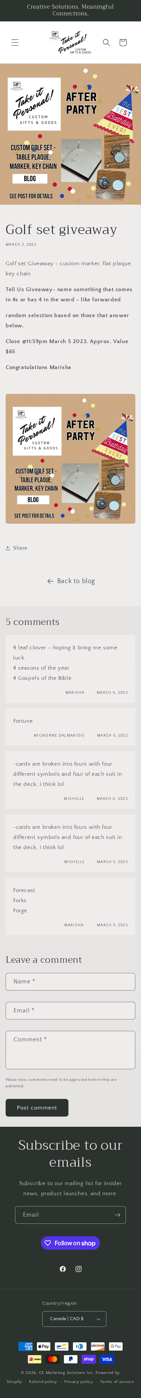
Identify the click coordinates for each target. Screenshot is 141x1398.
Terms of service (117, 1382)
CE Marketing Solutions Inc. (67, 1373)
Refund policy (43, 1382)
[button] (15, 42)
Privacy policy (78, 1382)
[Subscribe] (117, 1215)
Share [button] (20, 548)
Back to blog (76, 581)
